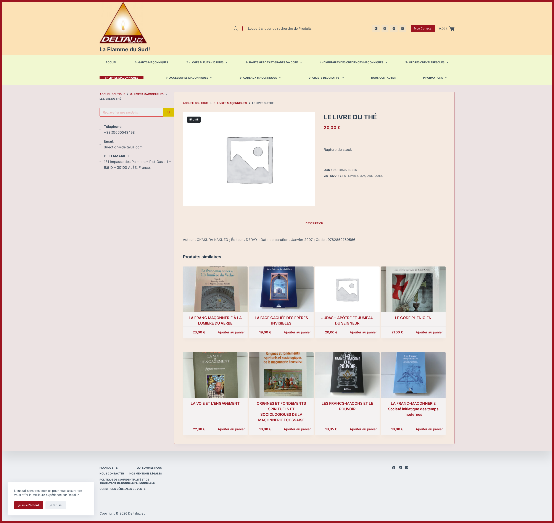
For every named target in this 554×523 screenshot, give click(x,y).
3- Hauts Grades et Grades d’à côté (271, 62)
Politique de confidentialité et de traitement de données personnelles (127, 481)
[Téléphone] (376, 28)
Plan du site (109, 467)
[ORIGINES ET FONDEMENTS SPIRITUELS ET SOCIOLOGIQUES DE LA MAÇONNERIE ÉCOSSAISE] (281, 375)
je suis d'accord (28, 505)
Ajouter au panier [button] (231, 332)
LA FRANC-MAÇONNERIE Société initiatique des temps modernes (413, 409)
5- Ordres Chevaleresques (424, 62)
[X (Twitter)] (403, 28)
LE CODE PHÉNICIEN (413, 318)
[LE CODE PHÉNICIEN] (413, 289)
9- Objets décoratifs (324, 77)
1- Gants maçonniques (151, 62)
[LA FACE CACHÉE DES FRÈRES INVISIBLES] (281, 289)
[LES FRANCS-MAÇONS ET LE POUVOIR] (347, 375)
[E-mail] (385, 28)
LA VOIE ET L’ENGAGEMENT (215, 403)
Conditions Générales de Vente (122, 489)
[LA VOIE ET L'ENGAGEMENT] (215, 375)
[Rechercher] (168, 112)
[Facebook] (394, 28)
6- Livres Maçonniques (121, 77)
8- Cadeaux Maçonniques (258, 77)
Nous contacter (383, 77)
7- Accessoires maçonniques (187, 77)
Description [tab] (314, 223)
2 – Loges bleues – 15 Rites (205, 62)
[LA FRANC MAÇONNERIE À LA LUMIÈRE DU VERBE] (215, 289)
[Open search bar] (236, 28)
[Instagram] (406, 467)
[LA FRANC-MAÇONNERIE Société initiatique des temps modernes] (413, 375)
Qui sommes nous (149, 467)
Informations (433, 77)
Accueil (111, 62)
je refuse (56, 505)
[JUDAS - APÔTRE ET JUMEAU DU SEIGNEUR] (347, 289)
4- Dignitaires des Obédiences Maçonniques (351, 62)
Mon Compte (423, 28)
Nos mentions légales (145, 473)
